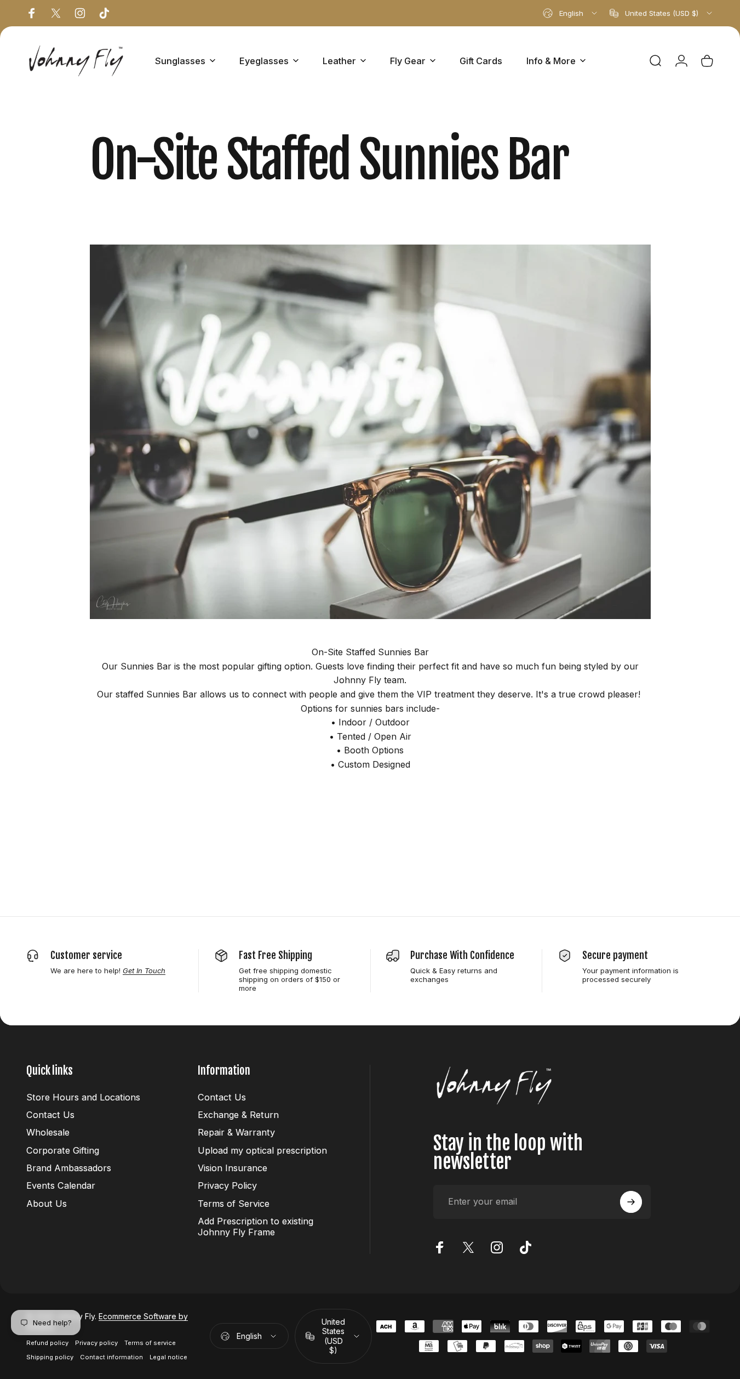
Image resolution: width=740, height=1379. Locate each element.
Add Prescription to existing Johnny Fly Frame (255, 1227)
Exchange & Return (238, 1114)
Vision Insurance (232, 1167)
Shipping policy (49, 1357)
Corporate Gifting (62, 1150)
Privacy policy (96, 1343)
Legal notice (168, 1357)
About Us (46, 1203)
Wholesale (48, 1132)
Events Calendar (60, 1185)
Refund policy (47, 1343)
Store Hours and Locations (83, 1097)
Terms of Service (233, 1203)
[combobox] (571, 13)
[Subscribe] (631, 1202)
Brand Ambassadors (68, 1167)
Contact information (111, 1357)
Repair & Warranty (236, 1132)
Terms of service (150, 1343)
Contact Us (50, 1114)
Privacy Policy (227, 1185)
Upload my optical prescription (262, 1150)
